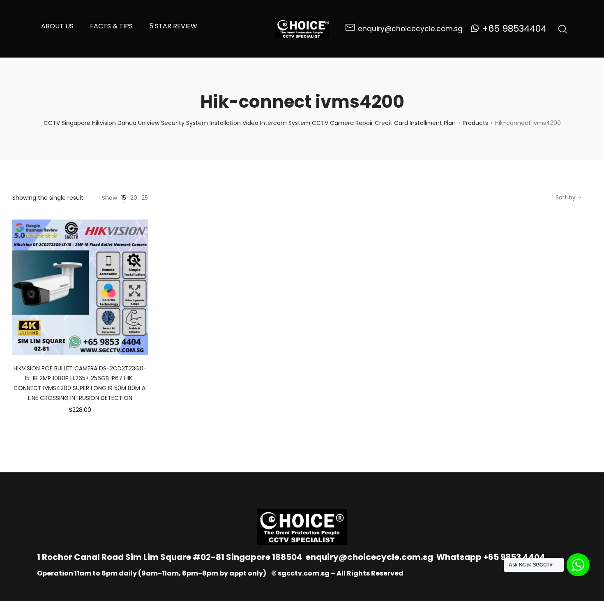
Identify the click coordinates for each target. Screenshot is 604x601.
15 (123, 198)
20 (133, 198)
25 (144, 198)
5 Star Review (173, 26)
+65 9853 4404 (514, 557)
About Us (57, 26)
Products (475, 123)
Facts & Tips (111, 26)
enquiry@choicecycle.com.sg (369, 557)
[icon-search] (562, 29)
